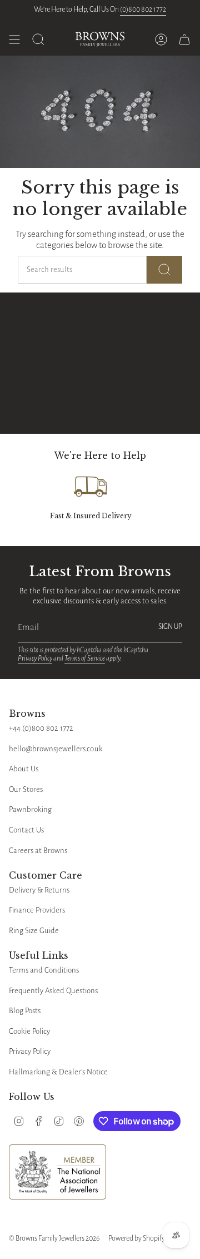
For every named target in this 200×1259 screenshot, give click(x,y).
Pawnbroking (30, 809)
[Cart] (184, 39)
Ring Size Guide (34, 930)
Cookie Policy (29, 1031)
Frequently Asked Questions (53, 991)
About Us (23, 769)
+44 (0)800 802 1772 (41, 728)
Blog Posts (25, 1011)
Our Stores (26, 789)
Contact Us (26, 830)
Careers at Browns (38, 850)
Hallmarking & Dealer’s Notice (58, 1072)
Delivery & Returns (39, 890)
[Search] (164, 270)
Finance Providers (37, 910)
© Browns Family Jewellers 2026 (54, 1238)
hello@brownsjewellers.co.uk (56, 749)
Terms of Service (84, 658)
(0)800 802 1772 (143, 9)
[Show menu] (14, 39)
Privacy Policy (35, 658)
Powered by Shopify (136, 1238)
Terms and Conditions (44, 970)
